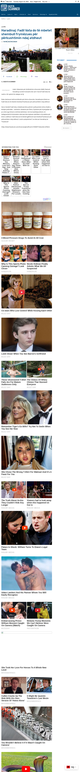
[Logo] (11, 8)
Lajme (8, 19)
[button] (78, 14)
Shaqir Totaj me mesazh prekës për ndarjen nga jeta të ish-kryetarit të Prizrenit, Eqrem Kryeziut (69, 90)
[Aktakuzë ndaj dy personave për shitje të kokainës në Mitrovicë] (60, 99)
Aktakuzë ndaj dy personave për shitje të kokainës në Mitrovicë (70, 100)
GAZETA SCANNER (9, 81)
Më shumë (66, 128)
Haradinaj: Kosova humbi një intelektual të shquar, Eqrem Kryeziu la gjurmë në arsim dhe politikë (70, 109)
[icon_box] (46, 2)
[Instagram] (78, 1)
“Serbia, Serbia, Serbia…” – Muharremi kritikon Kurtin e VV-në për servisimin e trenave (70, 68)
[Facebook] (76, 1)
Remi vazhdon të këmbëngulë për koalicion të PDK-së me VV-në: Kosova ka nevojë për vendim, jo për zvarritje (70, 120)
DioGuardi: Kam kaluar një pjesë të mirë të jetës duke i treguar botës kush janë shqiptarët (69, 79)
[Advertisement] (26, 141)
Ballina (3, 19)
